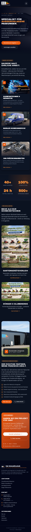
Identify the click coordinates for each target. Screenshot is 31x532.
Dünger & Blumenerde (6, 487)
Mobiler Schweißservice (6, 483)
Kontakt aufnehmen (14, 434)
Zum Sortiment (14, 311)
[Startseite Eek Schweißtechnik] (7, 3)
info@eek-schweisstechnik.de (10, 502)
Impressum (3, 518)
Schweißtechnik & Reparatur (7, 481)
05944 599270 (19, 401)
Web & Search (18, 529)
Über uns (3, 514)
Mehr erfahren (6, 107)
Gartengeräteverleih (6, 485)
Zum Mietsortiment (14, 277)
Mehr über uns (6, 401)
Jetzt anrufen (16, 438)
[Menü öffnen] (26, 3)
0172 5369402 (8, 500)
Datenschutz (4, 520)
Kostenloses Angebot (10, 43)
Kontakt (3, 516)
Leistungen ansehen (9, 47)
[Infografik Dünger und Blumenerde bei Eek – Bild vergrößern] (15, 291)
